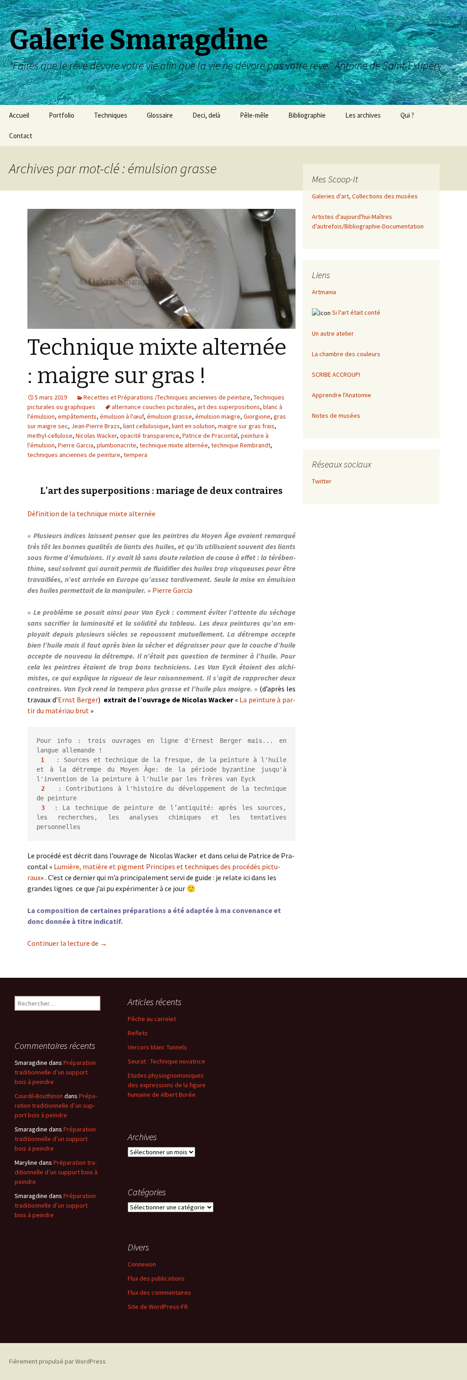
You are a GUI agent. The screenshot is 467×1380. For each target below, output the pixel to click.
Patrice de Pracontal (210, 435)
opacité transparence (149, 435)
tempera (135, 455)
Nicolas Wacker (96, 435)
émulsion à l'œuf (122, 416)
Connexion (142, 1264)
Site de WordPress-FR (158, 1306)
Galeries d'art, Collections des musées (365, 196)
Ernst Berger (78, 699)
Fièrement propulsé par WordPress (57, 1361)
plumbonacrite (116, 445)
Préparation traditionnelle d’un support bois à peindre (55, 1072)
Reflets (138, 1033)
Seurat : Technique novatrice (166, 1061)
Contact (20, 135)
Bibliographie (307, 115)
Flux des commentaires (159, 1292)
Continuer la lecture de (67, 943)
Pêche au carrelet (152, 1019)
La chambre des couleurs (346, 354)
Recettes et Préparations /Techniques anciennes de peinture (166, 397)
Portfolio (61, 115)
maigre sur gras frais (246, 426)
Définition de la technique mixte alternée (91, 513)
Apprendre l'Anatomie (341, 395)
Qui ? (407, 115)
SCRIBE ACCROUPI (336, 374)
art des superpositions (228, 407)
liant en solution (193, 426)
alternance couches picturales (153, 407)
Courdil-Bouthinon (39, 1096)
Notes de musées (336, 415)
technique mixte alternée (174, 445)
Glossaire (160, 115)
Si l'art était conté (356, 312)
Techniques (110, 115)
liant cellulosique (146, 426)
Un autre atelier (333, 333)
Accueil (19, 115)
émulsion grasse (169, 416)
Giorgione (257, 416)
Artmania (324, 292)
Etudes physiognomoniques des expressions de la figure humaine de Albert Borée (167, 1085)
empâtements (77, 416)
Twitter (322, 481)
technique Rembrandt (240, 445)
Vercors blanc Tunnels (157, 1047)
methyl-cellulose (50, 435)
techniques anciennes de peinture (73, 455)
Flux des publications (156, 1278)
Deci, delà (206, 115)
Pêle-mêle (254, 115)
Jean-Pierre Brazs (95, 426)
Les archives (363, 115)
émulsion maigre (217, 416)
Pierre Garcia (75, 445)
